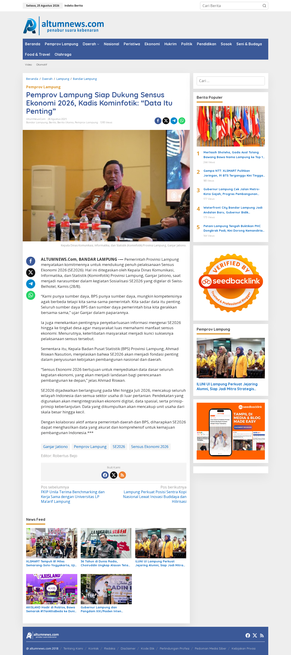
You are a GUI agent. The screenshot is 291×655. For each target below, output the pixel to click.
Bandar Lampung (37, 122)
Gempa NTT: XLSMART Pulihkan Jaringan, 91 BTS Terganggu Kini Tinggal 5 (233, 173)
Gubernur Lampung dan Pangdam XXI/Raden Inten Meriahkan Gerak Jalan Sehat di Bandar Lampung (105, 609)
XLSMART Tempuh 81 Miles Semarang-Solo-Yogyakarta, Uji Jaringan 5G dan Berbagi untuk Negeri (50, 563)
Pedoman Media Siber (210, 648)
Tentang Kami (73, 648)
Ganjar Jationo (55, 446)
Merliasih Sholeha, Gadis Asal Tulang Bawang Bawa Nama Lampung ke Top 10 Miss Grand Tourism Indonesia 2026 (234, 154)
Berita (52, 122)
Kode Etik (147, 648)
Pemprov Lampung (43, 86)
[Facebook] (105, 475)
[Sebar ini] (158, 120)
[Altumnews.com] (63, 25)
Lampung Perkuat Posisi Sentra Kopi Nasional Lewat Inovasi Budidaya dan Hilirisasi (154, 494)
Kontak (93, 648)
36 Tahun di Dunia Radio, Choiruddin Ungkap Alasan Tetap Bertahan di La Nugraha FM (105, 563)
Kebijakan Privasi (244, 648)
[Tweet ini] (166, 120)
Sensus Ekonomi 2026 (149, 446)
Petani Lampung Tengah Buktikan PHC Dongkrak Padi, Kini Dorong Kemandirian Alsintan (233, 228)
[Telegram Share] (174, 120)
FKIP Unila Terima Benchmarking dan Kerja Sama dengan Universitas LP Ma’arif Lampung (73, 494)
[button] (264, 6)
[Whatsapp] (181, 120)
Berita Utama (65, 122)
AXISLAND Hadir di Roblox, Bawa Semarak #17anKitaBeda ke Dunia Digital (51, 609)
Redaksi (109, 648)
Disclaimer (128, 648)
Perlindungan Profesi (174, 648)
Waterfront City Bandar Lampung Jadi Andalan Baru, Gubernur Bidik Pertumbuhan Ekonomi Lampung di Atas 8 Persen (233, 210)
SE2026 (119, 446)
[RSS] (122, 475)
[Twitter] (113, 475)
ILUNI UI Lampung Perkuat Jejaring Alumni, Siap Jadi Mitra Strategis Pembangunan (159, 563)
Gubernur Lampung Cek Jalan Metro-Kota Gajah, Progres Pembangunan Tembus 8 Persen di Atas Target (231, 191)
